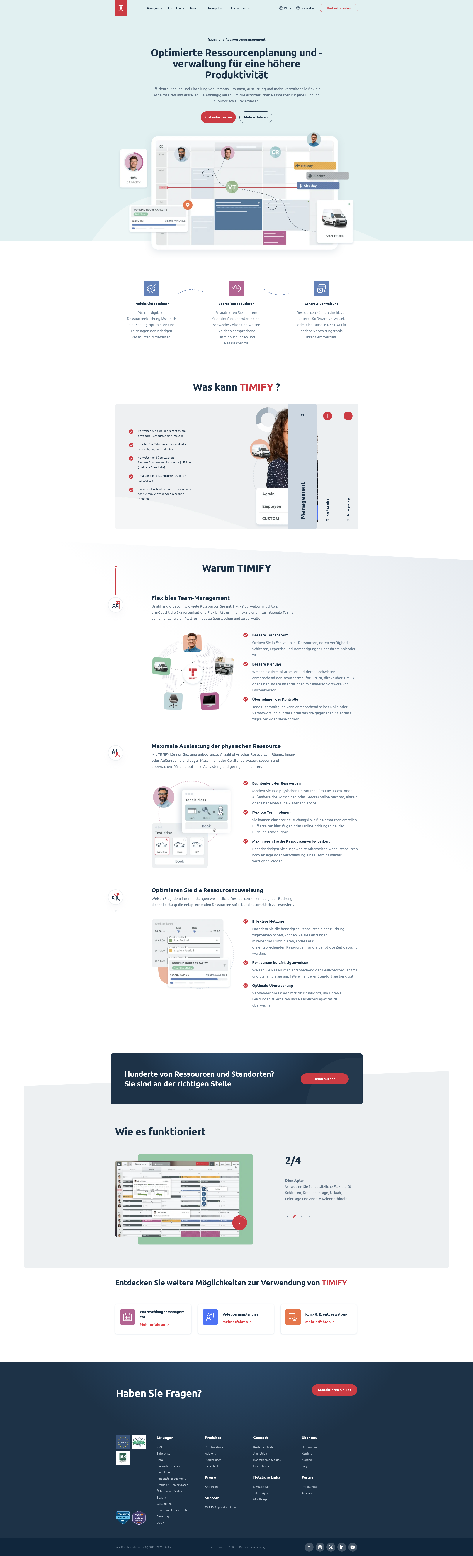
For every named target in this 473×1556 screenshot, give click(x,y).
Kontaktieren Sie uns (334, 1390)
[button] (239, 1222)
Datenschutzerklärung (252, 1547)
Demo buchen (325, 1079)
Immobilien (164, 1472)
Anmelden (260, 1453)
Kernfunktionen (215, 1447)
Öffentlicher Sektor (169, 1491)
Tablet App (260, 1493)
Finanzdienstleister (169, 1466)
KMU (160, 1447)
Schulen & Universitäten (172, 1484)
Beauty (161, 1497)
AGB (231, 1547)
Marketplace (213, 1459)
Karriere (307, 1453)
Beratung (163, 1516)
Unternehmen (311, 1447)
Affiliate (307, 1493)
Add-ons (210, 1453)
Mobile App (260, 1499)
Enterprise (214, 8)
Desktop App (261, 1486)
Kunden (307, 1459)
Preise (194, 8)
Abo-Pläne (212, 1486)
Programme (309, 1486)
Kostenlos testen (339, 8)
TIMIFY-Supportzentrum (221, 1507)
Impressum (216, 1547)
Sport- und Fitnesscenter (173, 1510)
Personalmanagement (171, 1478)
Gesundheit (164, 1503)
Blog (305, 1466)
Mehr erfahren (256, 117)
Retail (160, 1459)
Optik (160, 1522)
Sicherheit (211, 1466)
